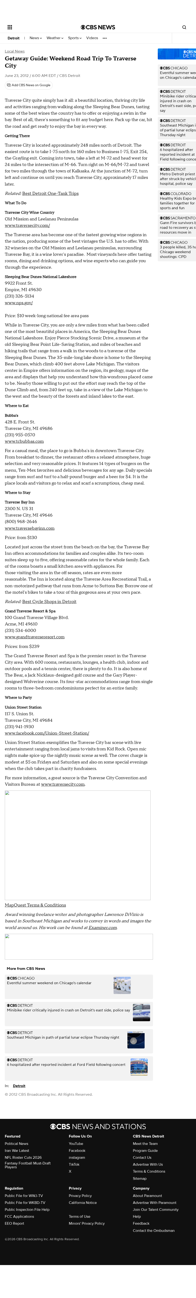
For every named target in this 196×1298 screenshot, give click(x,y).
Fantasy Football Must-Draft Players (28, 1165)
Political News (16, 1144)
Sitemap (140, 1178)
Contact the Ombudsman (154, 1231)
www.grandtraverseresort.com (35, 637)
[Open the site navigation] (38, 27)
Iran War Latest (17, 1151)
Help (137, 1216)
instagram (77, 1157)
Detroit (13, 38)
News (35, 38)
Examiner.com (102, 927)
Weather (54, 38)
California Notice (83, 1203)
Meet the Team (145, 1144)
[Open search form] (184, 27)
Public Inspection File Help (27, 1210)
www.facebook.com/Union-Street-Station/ (47, 733)
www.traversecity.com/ (27, 225)
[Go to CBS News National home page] (98, 27)
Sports (74, 38)
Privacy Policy (80, 1196)
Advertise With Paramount (154, 1203)
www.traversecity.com (63, 784)
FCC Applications (19, 1216)
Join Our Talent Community (156, 1210)
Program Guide (145, 1151)
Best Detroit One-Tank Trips (50, 193)
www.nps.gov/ (19, 303)
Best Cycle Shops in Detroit (49, 601)
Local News (15, 51)
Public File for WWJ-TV (24, 1196)
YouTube (76, 1144)
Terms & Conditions (149, 1171)
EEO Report (14, 1223)
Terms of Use (79, 1216)
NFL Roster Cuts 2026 (23, 1157)
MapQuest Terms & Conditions (35, 905)
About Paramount (147, 1196)
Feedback (141, 1223)
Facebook (77, 1151)
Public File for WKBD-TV (25, 1203)
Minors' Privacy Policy (87, 1223)
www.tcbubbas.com (24, 441)
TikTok (74, 1164)
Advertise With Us (148, 1164)
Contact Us (142, 1157)
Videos (92, 38)
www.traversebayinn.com (29, 528)
